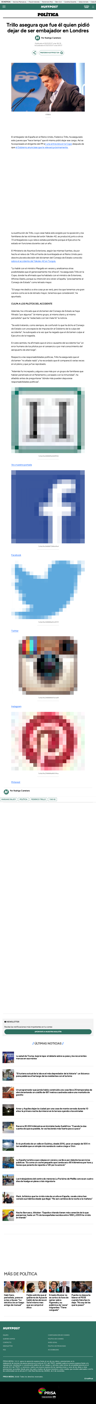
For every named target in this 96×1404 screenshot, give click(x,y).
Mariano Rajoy (8, 799)
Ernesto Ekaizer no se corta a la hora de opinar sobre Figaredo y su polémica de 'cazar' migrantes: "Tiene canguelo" (58, 1302)
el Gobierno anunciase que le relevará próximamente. (42, 147)
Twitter (14, 630)
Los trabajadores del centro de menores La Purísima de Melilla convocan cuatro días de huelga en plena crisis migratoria (54, 1180)
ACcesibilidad (53, 1350)
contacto (7, 1342)
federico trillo (38, 799)
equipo (5, 1335)
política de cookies (56, 1339)
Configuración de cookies (59, 1335)
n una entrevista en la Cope (58, 144)
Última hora (86, 6)
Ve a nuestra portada (21, 464)
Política (48, 15)
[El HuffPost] (49, 7)
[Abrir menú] (4, 6)
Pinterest (15, 782)
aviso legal (52, 1342)
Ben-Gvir (58, 2)
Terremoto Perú (47, 2)
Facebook (16, 555)
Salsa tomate (83, 2)
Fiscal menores (34, 2)
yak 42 (53, 799)
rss (4, 1350)
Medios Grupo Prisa (48, 1397)
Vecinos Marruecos (19, 2)
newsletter (8, 1346)
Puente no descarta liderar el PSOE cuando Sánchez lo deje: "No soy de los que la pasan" (81, 1300)
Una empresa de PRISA (48, 1391)
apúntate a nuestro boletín (48, 1032)
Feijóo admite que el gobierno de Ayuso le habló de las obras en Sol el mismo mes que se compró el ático (36, 1301)
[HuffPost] (11, 1327)
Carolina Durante (70, 2)
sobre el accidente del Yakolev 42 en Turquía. (33, 261)
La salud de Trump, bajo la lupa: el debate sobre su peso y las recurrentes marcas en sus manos (51, 1057)
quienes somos (9, 1339)
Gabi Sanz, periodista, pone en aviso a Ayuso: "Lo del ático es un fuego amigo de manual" (14, 1300)
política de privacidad (57, 1346)
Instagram (16, 706)
